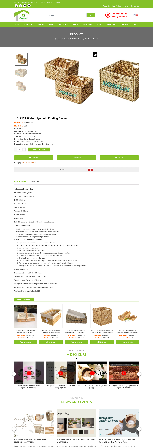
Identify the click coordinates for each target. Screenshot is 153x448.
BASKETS (28, 24)
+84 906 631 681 (119, 13)
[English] (134, 15)
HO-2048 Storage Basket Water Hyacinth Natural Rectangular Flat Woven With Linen (51, 326)
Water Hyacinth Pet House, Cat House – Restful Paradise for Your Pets (75, 435)
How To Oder (116, 6)
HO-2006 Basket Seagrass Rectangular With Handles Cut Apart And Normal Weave (76, 326)
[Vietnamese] (137, 15)
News (126, 6)
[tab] (20, 182)
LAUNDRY (40, 24)
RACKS (51, 24)
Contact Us (135, 6)
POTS (136, 24)
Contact (35, 157)
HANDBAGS (87, 24)
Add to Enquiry (39, 149)
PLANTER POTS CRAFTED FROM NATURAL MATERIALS (33, 435)
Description (20, 181)
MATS (75, 24)
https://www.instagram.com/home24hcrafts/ (40, 284)
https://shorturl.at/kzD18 (30, 291)
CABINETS (125, 24)
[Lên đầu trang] (148, 442)
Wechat (120, 157)
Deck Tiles (111, 24)
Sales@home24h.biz (121, 16)
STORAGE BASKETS (29, 163)
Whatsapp (77, 157)
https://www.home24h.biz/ (31, 280)
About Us (106, 6)
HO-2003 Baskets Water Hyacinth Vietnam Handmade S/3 (127, 326)
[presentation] (14, 368)
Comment (34, 181)
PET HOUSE (63, 24)
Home (17, 24)
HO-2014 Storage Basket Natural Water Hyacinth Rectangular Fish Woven (25, 326)
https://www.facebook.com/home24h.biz (37, 287)
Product (66, 39)
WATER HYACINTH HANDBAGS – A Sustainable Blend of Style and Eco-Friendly (119, 435)
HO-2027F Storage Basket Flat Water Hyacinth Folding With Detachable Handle (102, 326)
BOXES (99, 24)
